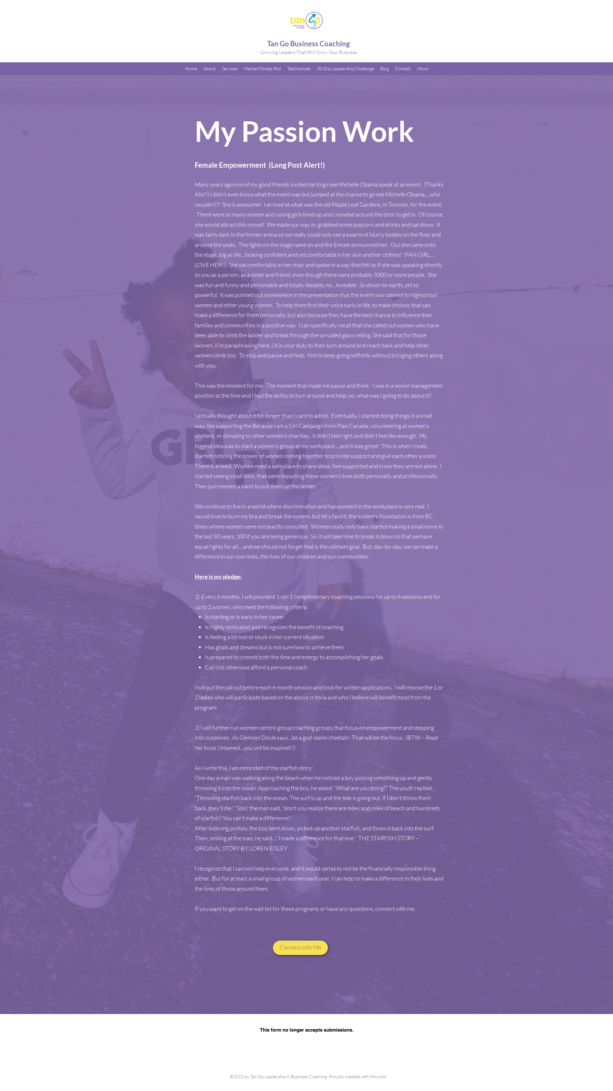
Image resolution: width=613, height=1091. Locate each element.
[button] (300, 948)
